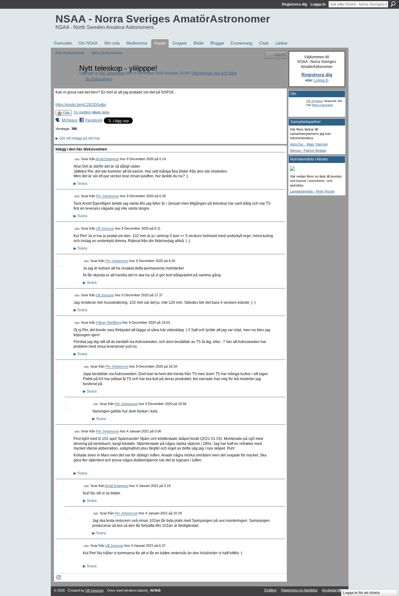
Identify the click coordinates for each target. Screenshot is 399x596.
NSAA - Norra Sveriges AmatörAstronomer (162, 19)
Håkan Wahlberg (108, 323)
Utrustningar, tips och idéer (214, 73)
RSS (59, 577)
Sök (393, 4)
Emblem (270, 590)
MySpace (70, 120)
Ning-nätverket (322, 105)
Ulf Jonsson (105, 229)
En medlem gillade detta (91, 112)
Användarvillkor (333, 590)
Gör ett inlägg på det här (77, 138)
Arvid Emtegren (107, 159)
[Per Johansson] (65, 82)
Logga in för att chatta (361, 592)
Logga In (321, 80)
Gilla (66, 113)
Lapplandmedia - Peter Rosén (312, 191)
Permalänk (77, 159)
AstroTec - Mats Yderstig (309, 144)
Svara (80, 183)
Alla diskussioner (69, 53)
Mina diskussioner (107, 53)
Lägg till (279, 54)
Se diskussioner (99, 79)
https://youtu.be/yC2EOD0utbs (80, 105)
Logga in (317, 4)
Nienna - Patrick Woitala (308, 150)
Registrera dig (294, 4)
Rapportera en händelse (299, 590)
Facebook (93, 120)
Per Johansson (112, 73)
